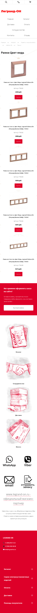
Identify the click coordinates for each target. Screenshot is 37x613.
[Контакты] (18, 2)
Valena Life (9, 45)
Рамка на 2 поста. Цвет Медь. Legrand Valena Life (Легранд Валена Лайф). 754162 (18, 128)
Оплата (27, 24)
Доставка (10, 24)
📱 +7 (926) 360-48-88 (9, 546)
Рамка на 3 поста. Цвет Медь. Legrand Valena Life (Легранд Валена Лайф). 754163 (18, 172)
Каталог (26, 19)
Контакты (10, 35)
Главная (10, 19)
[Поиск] (6, 2)
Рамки (19, 45)
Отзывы (27, 35)
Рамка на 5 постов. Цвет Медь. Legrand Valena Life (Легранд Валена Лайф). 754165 (18, 260)
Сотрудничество (18, 30)
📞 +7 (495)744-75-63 (9, 543)
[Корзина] (31, 2)
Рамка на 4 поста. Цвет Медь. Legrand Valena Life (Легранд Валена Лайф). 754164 (18, 216)
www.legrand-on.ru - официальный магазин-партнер (18, 498)
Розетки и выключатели (28, 42)
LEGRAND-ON (8, 538)
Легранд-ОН (11, 11)
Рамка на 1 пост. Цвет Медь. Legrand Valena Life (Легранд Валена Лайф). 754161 (18, 83)
